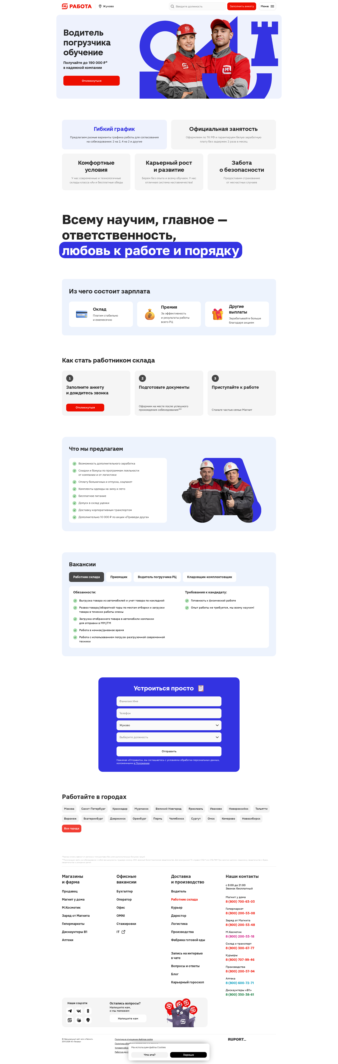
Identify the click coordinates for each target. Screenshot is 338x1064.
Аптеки (67, 940)
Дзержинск (118, 818)
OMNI (121, 915)
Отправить (169, 751)
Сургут (196, 818)
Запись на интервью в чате (187, 955)
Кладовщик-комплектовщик (209, 577)
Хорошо (188, 1054)
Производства (182, 932)
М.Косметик (71, 907)
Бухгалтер (125, 891)
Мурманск (141, 808)
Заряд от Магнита (76, 915)
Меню (265, 6)
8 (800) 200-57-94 (240, 971)
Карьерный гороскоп (187, 982)
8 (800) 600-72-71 (240, 983)
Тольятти (261, 808)
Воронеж (70, 818)
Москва (69, 808)
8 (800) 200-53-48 (240, 925)
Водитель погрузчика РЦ (157, 577)
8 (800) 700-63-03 (240, 901)
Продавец (69, 891)
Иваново (216, 808)
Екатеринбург (93, 818)
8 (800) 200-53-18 (240, 936)
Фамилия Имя (128, 701)
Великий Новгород (168, 808)
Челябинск (176, 818)
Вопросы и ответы (185, 966)
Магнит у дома (73, 899)
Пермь (157, 818)
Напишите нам (128, 1018)
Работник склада (86, 577)
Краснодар (119, 808)
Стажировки (126, 924)
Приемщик (118, 577)
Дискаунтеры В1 (74, 932)
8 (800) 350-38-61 (240, 994)
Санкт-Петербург (93, 808)
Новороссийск (238, 808)
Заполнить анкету (242, 6)
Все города (71, 828)
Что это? (149, 1054)
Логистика (179, 924)
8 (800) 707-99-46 (240, 959)
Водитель (178, 891)
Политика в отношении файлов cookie (134, 1039)
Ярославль (196, 808)
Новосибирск (251, 818)
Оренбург (139, 818)
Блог (175, 974)
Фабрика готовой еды (188, 940)
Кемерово (228, 818)
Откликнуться (91, 80)
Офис (121, 907)
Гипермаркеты (73, 924)
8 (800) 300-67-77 (240, 948)
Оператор (124, 899)
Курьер (176, 907)
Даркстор (178, 915)
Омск (211, 818)
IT (118, 932)
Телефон (125, 713)
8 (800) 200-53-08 (240, 913)
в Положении (141, 763)
